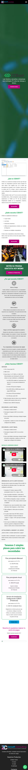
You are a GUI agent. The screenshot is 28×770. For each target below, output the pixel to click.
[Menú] (26, 2)
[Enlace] (7, 2)
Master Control (14, 759)
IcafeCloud (14, 766)
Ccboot (14, 762)
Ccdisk (14, 764)
